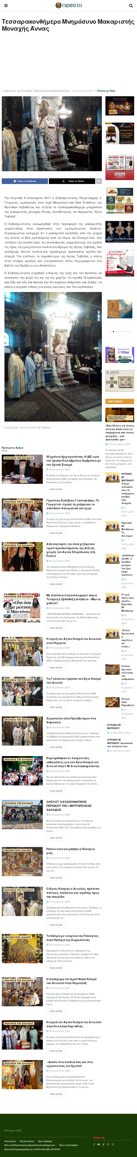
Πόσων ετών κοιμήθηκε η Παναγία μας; (70, 851)
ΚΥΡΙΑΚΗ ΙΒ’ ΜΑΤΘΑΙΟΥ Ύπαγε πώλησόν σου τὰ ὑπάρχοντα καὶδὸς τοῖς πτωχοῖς (128, 488)
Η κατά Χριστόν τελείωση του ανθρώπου (127, 672)
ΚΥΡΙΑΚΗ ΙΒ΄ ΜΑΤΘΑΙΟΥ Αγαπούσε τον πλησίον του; (120, 743)
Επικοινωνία (27, 1141)
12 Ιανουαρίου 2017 (82, 90)
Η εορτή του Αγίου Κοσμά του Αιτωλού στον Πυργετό (73, 641)
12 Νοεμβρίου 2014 (120, 732)
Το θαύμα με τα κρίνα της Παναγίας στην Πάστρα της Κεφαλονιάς (72, 938)
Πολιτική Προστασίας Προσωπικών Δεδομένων (29, 1145)
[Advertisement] (68, 60)
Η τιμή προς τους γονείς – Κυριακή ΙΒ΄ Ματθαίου (127, 602)
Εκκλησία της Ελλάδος (18, 90)
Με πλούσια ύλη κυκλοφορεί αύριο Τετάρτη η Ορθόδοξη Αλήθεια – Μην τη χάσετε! (73, 599)
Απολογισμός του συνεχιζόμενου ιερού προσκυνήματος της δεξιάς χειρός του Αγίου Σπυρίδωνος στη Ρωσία (70, 550)
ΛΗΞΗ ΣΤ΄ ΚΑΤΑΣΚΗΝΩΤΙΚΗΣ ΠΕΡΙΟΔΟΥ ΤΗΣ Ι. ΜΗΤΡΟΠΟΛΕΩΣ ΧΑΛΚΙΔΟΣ (69, 806)
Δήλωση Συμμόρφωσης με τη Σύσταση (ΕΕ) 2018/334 (32, 1149)
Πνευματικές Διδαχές (18, 850)
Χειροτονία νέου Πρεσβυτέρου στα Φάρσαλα (71, 720)
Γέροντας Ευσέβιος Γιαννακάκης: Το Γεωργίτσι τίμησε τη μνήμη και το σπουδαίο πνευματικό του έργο (72, 504)
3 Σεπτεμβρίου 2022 (118, 444)
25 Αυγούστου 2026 (59, 608)
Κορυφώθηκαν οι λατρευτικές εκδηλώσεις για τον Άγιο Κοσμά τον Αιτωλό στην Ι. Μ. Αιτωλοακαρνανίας (73, 762)
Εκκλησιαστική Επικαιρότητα (52, 90)
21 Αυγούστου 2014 (120, 750)
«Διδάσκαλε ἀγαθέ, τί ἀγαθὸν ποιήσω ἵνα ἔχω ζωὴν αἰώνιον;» (128, 565)
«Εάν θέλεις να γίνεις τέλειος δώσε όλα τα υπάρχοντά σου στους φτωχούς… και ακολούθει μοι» (119, 432)
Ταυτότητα (10, 1141)
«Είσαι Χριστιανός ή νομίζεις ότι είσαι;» (128, 638)
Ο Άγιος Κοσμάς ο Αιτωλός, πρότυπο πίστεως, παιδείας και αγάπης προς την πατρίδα (72, 893)
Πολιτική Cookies (68, 1145)
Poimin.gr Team (106, 90)
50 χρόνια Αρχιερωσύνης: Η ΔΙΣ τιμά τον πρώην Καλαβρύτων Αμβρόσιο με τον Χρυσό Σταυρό (73, 460)
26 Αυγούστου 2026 (59, 469)
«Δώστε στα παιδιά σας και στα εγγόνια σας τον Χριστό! (69, 1064)
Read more (56, 489)
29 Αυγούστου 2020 (127, 583)
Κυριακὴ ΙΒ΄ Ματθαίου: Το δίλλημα (127, 529)
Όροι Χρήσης (45, 1141)
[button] (110, 331)
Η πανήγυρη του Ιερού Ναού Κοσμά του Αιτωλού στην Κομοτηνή (71, 981)
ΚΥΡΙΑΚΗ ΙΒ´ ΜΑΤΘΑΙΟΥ (114, 726)
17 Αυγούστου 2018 (127, 713)
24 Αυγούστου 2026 (59, 1070)
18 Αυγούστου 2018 (127, 687)
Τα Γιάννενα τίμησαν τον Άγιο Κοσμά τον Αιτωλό (73, 681)
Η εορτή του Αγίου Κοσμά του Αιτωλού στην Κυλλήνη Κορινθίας (73, 1024)
